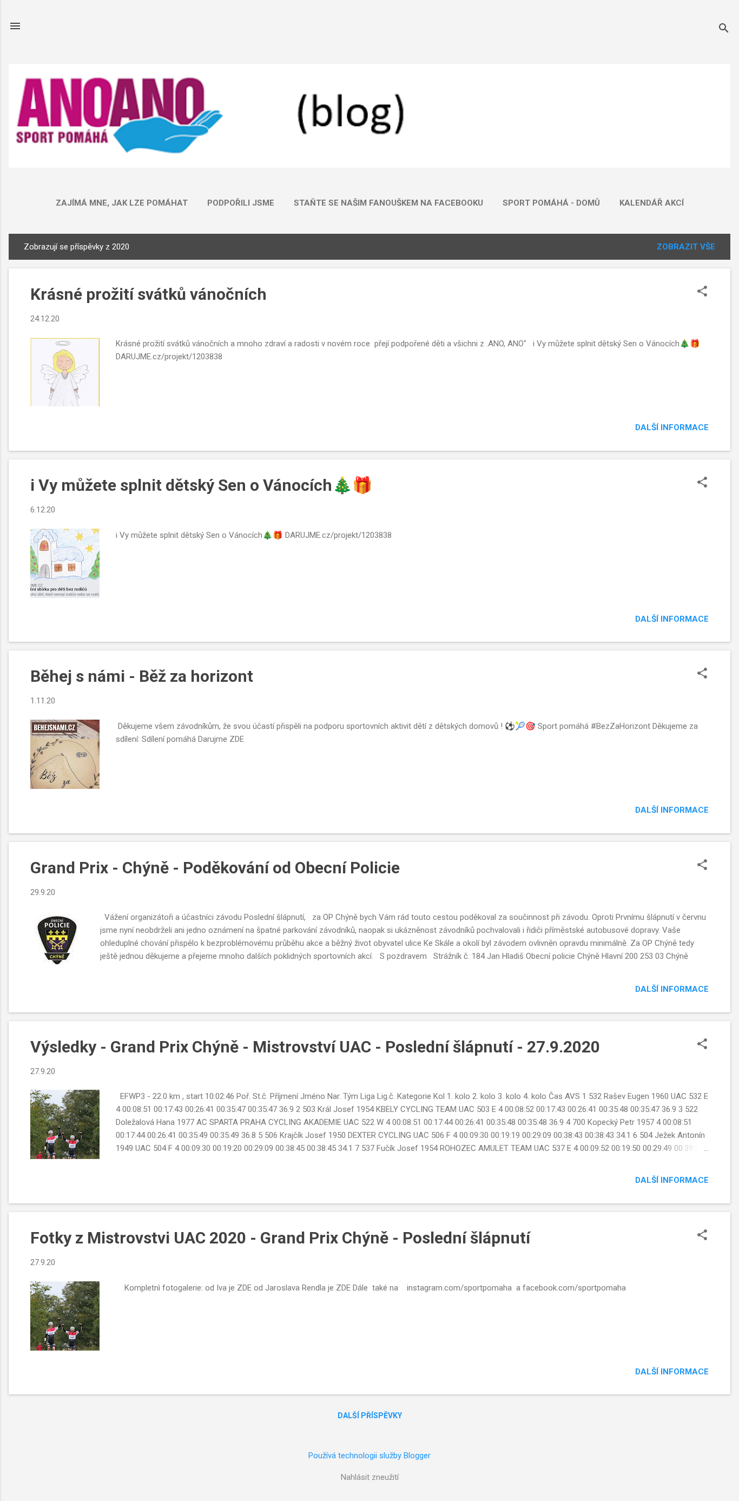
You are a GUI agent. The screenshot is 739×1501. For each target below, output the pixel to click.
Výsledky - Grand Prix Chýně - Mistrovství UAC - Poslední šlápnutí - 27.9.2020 (315, 1046)
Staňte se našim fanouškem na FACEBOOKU (388, 203)
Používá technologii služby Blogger (369, 1455)
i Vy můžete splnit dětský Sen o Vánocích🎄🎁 (201, 485)
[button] (702, 292)
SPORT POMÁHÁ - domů (551, 203)
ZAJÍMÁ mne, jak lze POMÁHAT (122, 203)
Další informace (672, 427)
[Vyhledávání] (723, 29)
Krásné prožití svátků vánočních (148, 294)
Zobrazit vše (686, 247)
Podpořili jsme (240, 203)
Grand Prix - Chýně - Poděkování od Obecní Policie (215, 867)
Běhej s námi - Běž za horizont (141, 676)
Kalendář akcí (651, 203)
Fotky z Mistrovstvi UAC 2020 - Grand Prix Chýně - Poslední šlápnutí (280, 1237)
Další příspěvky (370, 1415)
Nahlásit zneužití (370, 1477)
